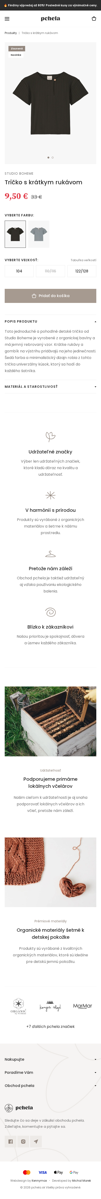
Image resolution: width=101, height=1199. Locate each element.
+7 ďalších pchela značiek (50, 1026)
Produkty (11, 33)
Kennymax (39, 1181)
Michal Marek (81, 1181)
